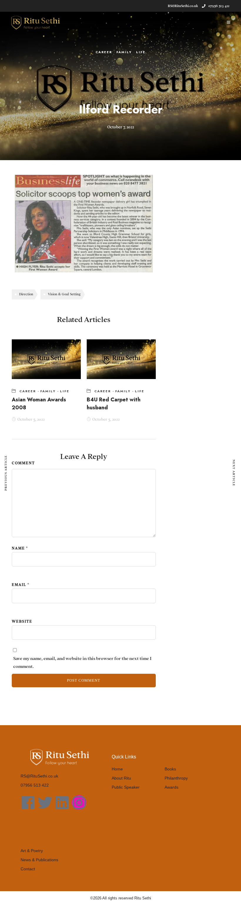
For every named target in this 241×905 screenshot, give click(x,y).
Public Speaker (126, 787)
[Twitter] (45, 802)
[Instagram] (79, 802)
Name (18, 548)
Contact (28, 869)
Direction (26, 294)
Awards (171, 787)
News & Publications (39, 859)
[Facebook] (28, 802)
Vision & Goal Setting (64, 294)
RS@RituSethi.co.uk (39, 776)
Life (140, 52)
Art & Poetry (32, 850)
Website (22, 621)
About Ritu (121, 778)
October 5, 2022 (31, 419)
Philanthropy (176, 778)
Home (117, 769)
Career (104, 52)
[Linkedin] (62, 802)
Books (170, 769)
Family (124, 52)
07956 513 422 (218, 6)
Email (19, 584)
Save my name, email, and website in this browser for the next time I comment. (82, 662)
